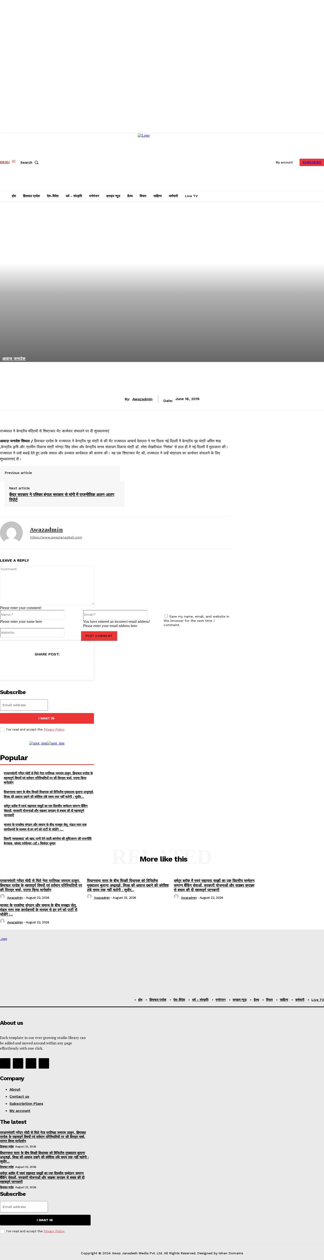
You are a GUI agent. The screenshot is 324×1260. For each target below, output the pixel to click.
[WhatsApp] (64, 666)
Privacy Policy (54, 729)
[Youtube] (44, 1063)
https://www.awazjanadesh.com (56, 537)
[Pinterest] (47, 666)
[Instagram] (18, 1063)
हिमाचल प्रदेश (7, 1146)
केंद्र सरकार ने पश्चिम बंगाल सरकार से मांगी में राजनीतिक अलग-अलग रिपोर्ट (61, 497)
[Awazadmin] (11, 532)
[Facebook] (12, 666)
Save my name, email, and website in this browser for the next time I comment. (196, 620)
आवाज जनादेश (14, 359)
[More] (81, 666)
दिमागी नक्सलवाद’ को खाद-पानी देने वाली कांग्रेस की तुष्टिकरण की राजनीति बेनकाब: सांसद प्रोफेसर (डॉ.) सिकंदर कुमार (48, 840)
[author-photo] (3, 897)
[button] (30, 162)
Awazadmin (142, 399)
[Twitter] (29, 666)
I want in (46, 718)
